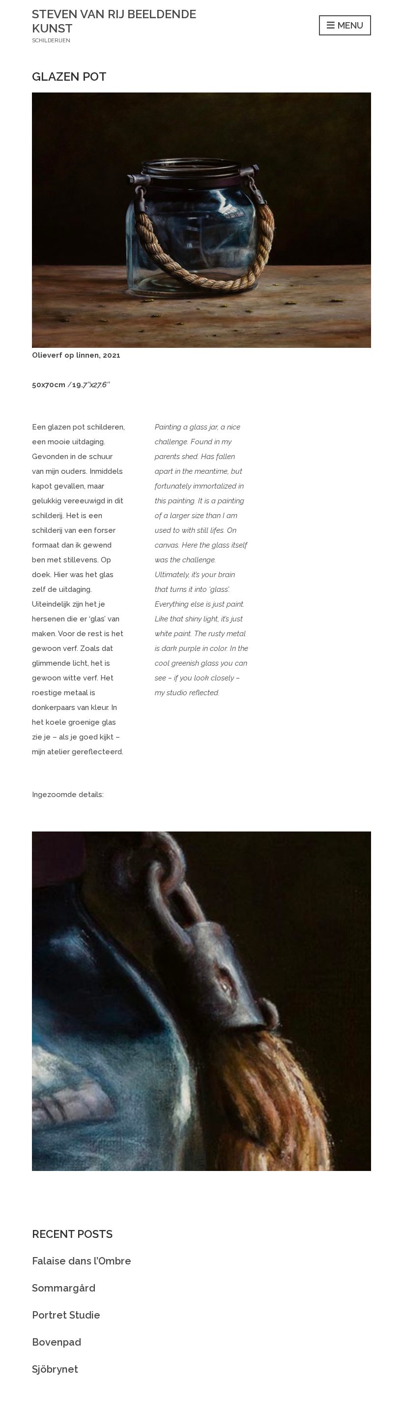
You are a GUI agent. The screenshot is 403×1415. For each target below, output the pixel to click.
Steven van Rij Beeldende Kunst (114, 21)
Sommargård (63, 1288)
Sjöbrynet (55, 1369)
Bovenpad (56, 1342)
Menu (349, 25)
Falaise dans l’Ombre (81, 1261)
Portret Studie (66, 1315)
